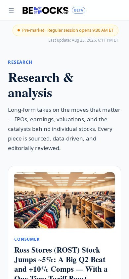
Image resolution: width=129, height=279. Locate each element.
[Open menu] (11, 10)
